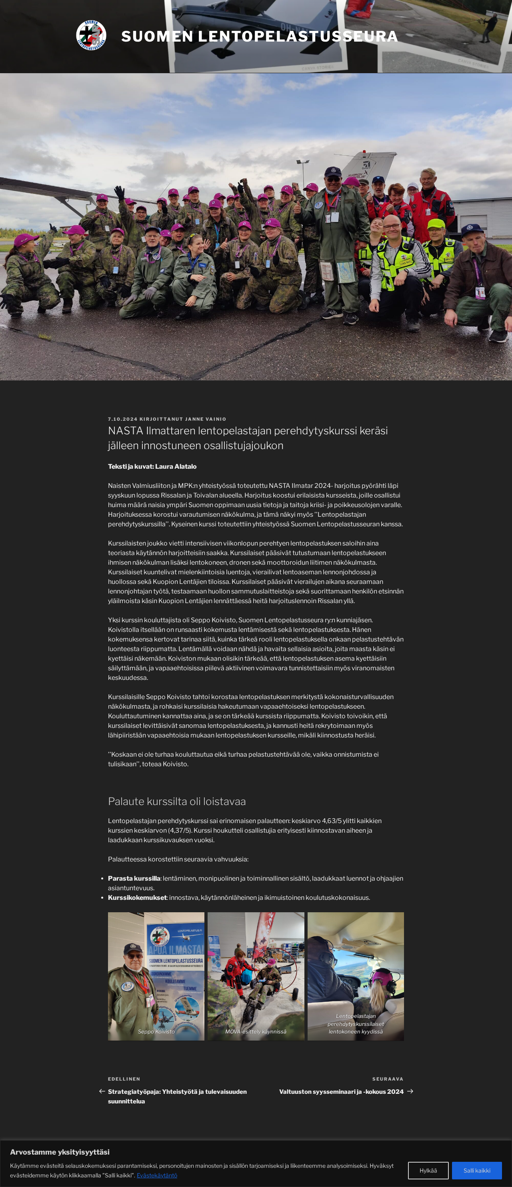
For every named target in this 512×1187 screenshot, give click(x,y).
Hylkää (428, 1170)
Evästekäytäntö (157, 1175)
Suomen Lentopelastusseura (260, 36)
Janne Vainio (206, 419)
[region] (256, 1163)
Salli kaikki (477, 1170)
